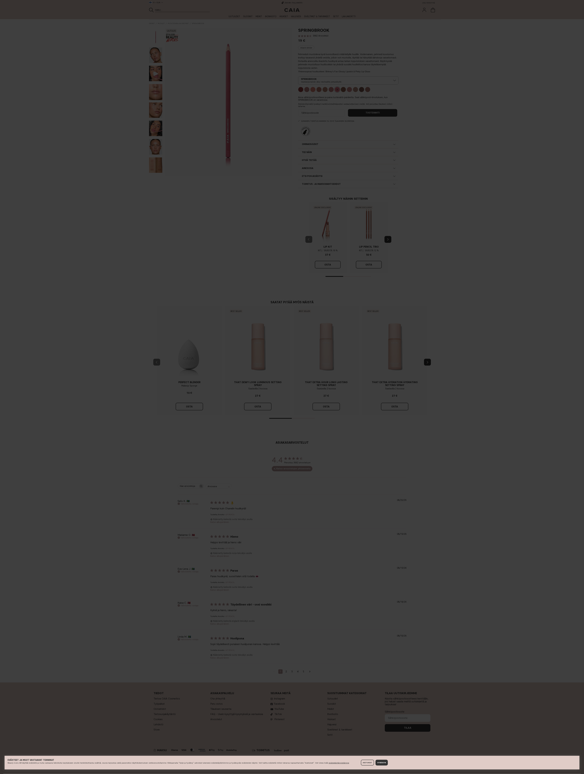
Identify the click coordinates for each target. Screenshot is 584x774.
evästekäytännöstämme (339, 763)
